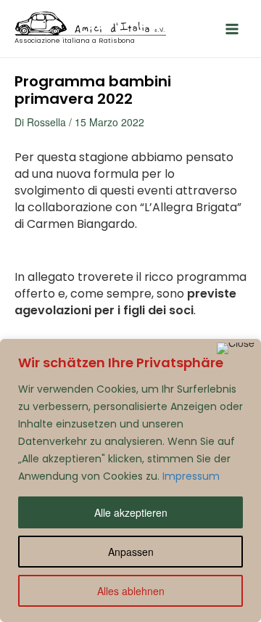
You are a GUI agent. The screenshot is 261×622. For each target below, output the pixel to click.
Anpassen (131, 551)
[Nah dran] (235, 348)
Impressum (191, 476)
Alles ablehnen (131, 591)
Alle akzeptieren (130, 512)
